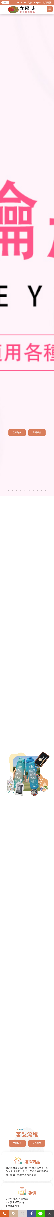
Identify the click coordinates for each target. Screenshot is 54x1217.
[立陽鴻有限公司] (21, 9)
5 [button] (25, 490)
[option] (27, 252)
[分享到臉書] (21, 2)
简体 (30, 2)
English (37, 2)
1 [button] (8, 490)
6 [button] (29, 490)
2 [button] (12, 490)
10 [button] (45, 490)
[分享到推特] (18, 2)
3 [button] (16, 490)
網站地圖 (47, 2)
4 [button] (20, 490)
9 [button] (41, 490)
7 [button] (33, 490)
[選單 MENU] (50, 9)
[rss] (25, 2)
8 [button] (37, 490)
